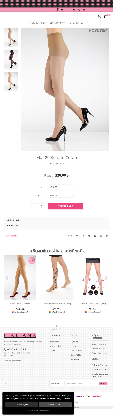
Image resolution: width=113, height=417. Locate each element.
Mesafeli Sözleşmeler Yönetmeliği (100, 375)
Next (106, 278)
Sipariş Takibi (76, 355)
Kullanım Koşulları (99, 369)
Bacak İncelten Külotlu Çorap (93, 304)
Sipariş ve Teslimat (99, 344)
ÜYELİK (74, 335)
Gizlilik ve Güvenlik (99, 365)
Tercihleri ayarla (21, 404)
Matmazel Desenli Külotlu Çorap (57, 304)
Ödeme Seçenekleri (99, 353)
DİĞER (95, 358)
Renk (40, 187)
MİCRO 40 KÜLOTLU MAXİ (20, 304)
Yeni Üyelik (75, 346)
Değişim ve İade (98, 348)
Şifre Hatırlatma (77, 350)
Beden (40, 195)
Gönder (103, 383)
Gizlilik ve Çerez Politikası (39, 410)
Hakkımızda (54, 342)
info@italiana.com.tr (12, 360)
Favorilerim (75, 359)
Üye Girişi (74, 342)
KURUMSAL (54, 335)
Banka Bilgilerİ (55, 346)
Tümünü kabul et (55, 404)
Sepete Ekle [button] (65, 206)
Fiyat (47, 175)
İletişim (52, 350)
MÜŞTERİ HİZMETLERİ (97, 336)
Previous (7, 278)
